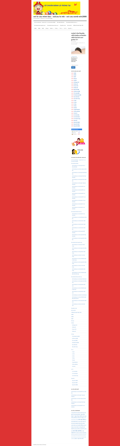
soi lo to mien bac (73, 435)
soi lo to (82, 434)
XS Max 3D (76, 87)
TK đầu (75, 105)
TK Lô (61, 28)
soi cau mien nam (80, 421)
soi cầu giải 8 (81, 427)
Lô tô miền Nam (77, 116)
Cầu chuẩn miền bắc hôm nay (71, 22)
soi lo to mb (84, 434)
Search (73, 67)
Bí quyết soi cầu (63, 25)
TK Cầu (56, 28)
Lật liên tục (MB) (77, 91)
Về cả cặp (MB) (76, 93)
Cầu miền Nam (76, 96)
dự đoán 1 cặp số (80, 414)
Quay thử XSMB (77, 122)
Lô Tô (65, 28)
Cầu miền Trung (77, 98)
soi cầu (81, 425)
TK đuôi (75, 107)
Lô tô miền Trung (77, 118)
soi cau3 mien (73, 419)
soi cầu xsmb (77, 431)
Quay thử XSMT (77, 124)
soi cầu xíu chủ (78, 432)
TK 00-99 (75, 113)
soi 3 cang (81, 417)
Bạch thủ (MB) (76, 89)
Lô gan (75, 100)
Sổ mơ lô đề (69, 25)
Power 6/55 (76, 85)
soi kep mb (75, 434)
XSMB (35, 28)
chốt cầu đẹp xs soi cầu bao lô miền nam (79, 278)
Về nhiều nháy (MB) (77, 94)
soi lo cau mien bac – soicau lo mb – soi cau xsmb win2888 (60, 16)
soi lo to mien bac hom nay (79, 435)
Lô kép (75, 104)
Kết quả (47, 28)
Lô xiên (75, 102)
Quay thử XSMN (77, 125)
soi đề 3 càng (73, 438)
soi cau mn (79, 423)
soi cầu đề (84, 432)
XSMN (39, 28)
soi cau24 (76, 419)
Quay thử (69, 28)
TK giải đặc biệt (77, 109)
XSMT (43, 28)
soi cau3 (85, 417)
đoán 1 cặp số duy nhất (79, 438)
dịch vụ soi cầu (74, 414)
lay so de (77, 417)
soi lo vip (83, 435)
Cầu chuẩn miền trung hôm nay (39, 25)
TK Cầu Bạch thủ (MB (76, 336)
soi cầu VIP (81, 428)
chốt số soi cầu (76, 412)
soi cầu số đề (76, 428)
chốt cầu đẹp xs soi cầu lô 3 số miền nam (79, 294)
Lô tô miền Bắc (76, 114)
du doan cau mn (83, 412)
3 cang (72, 412)
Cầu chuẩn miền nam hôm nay (52, 25)
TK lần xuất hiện (77, 111)
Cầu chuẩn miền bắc (60, 22)
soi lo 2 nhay (79, 434)
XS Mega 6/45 (76, 82)
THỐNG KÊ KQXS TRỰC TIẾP (78, 25)
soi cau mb (81, 419)
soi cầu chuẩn (75, 427)
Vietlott (51, 28)
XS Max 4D (76, 84)
